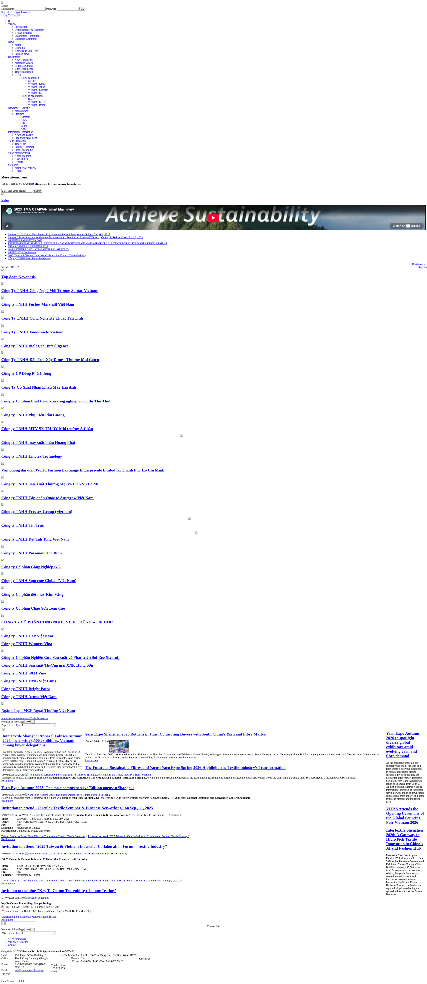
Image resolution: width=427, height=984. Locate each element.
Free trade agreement (26, 137)
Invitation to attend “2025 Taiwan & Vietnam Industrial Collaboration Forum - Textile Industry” (138, 836)
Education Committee (26, 38)
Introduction (21, 26)
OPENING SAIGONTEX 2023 (25, 240)
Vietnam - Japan (36, 86)
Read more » (419, 264)
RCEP (31, 98)
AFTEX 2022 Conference (22, 252)
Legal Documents (24, 65)
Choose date (213, 926)
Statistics (19, 113)
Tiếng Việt (6, 15)
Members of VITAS (25, 167)
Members (13, 164)
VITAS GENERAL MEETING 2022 (28, 246)
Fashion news (22, 53)
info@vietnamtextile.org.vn (29, 970)
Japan (24, 125)
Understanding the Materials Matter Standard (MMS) (29, 916)
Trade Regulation (24, 71)
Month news (21, 110)
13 (17, 725)
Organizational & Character (29, 29)
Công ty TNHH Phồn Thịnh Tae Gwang (29, 258)
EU (23, 122)
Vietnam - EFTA (37, 101)
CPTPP (32, 80)
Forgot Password (22, 12)
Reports (19, 161)
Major (18, 44)
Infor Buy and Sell (24, 149)
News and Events (24, 134)
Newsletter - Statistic (19, 107)
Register (19, 170)
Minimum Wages (24, 62)
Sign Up (5, 12)
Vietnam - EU (35, 92)
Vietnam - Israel (36, 104)
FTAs (18, 74)
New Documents (24, 59)
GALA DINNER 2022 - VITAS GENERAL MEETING (38, 249)
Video (5, 200)
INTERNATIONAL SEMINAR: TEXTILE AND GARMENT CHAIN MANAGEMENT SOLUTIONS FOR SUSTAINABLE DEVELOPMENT (87, 243)
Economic (20, 47)
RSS (33, 183)
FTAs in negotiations (32, 95)
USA (24, 119)
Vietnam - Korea (37, 83)
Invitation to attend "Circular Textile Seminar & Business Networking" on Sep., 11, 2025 (135, 880)
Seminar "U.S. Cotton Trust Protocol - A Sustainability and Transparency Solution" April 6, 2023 (59, 234)
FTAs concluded (30, 77)
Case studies (21, 158)
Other (24, 128)
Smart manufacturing (19, 152)
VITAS (12, 23)
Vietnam (25, 116)
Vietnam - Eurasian (38, 89)
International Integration (20, 131)
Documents (14, 56)
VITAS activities (23, 32)
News (11, 41)
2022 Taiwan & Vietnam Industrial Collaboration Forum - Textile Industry (47, 255)
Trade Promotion (17, 140)
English (16, 15)
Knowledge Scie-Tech (26, 50)
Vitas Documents (24, 68)
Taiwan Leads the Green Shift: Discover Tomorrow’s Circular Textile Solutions (43, 836)
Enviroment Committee (27, 35)
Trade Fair (20, 143)
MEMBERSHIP (10, 267)
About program (23, 155)
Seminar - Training (24, 146)
